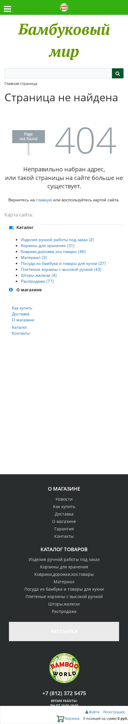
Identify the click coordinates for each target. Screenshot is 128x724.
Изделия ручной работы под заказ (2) (57, 239)
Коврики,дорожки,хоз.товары (64, 574)
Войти (94, 711)
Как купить (22, 308)
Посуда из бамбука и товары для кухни (64, 589)
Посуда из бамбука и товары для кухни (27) (63, 263)
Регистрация (114, 711)
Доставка (20, 314)
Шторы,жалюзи (64, 604)
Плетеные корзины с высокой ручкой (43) (61, 269)
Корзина (71, 718)
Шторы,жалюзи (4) (39, 275)
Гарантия (64, 529)
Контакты (21, 333)
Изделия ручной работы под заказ (64, 559)
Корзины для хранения (64, 567)
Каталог (19, 327)
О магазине (23, 320)
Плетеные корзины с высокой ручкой (64, 596)
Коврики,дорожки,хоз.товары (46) (53, 251)
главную (44, 200)
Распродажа (64, 611)
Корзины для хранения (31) (48, 245)
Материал (64, 581)
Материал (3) (34, 257)
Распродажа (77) (37, 281)
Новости (64, 499)
